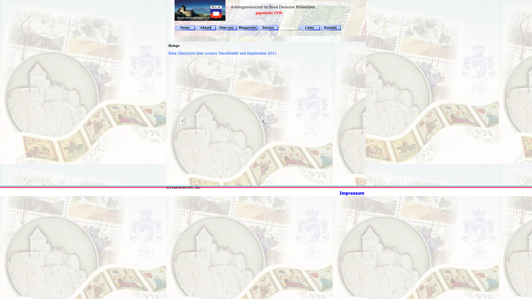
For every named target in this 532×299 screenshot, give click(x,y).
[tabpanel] (280, 8)
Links (309, 27)
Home (185, 27)
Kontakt (330, 27)
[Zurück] (182, 121)
